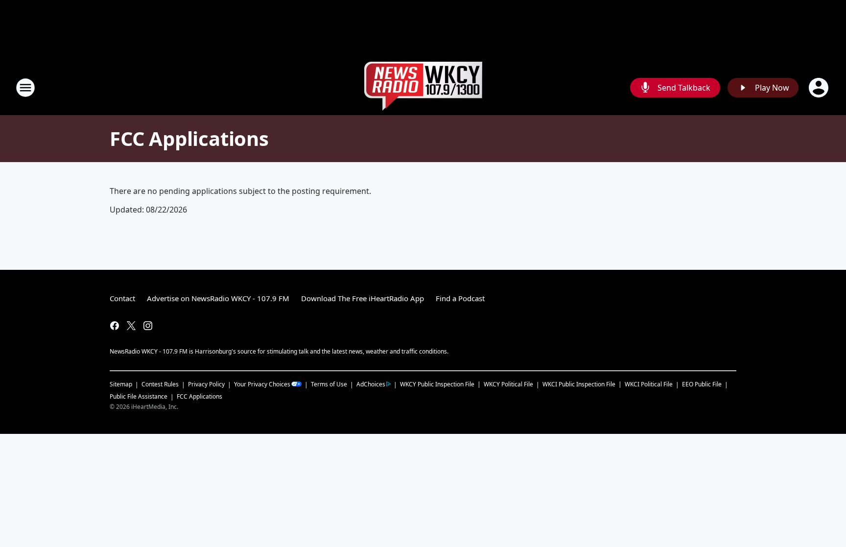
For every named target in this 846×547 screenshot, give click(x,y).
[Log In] (819, 87)
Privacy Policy (206, 384)
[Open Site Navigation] (25, 87)
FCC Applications (199, 396)
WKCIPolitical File (649, 384)
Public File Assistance (138, 396)
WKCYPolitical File (508, 384)
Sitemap (121, 384)
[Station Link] (423, 87)
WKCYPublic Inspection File (437, 384)
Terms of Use (329, 384)
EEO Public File (702, 384)
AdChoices (370, 384)
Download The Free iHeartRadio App (362, 298)
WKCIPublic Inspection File (578, 384)
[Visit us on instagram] (148, 326)
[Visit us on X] (131, 326)
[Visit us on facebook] (114, 326)
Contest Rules (160, 384)
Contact (122, 298)
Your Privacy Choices (262, 384)
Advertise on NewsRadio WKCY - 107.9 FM (218, 298)
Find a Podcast (460, 298)
